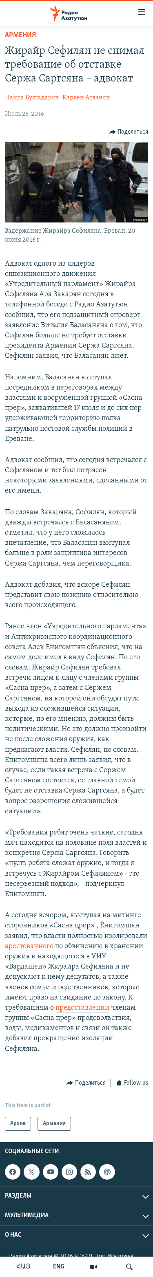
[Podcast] (107, 1172)
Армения (20, 35)
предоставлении (82, 1008)
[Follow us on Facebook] (12, 1172)
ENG (58, 1267)
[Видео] (93, 1267)
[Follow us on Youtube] (50, 1172)
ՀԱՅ (23, 1267)
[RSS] (88, 1172)
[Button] (129, 132)
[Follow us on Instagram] (69, 1172)
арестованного (30, 946)
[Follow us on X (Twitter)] (31, 1172)
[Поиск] (129, 1267)
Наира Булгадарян (32, 98)
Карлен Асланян (86, 98)
